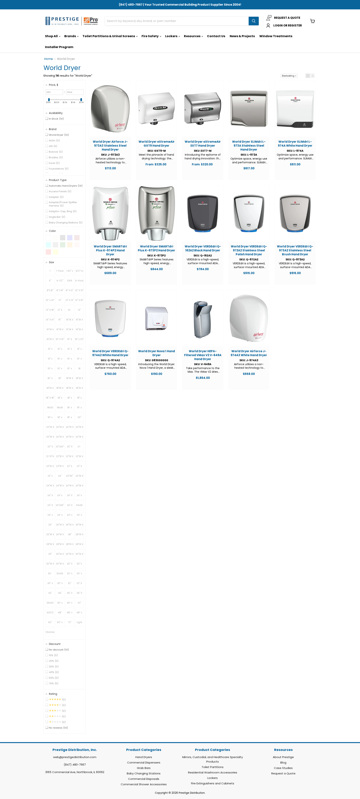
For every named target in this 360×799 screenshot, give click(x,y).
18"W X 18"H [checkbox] (79, 380)
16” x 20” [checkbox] (59, 360)
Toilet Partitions (213, 767)
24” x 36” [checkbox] (79, 516)
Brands (70, 36)
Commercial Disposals (143, 779)
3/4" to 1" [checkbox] (79, 272)
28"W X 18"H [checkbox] (50, 546)
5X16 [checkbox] (69, 280)
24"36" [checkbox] (69, 475)
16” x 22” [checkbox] (69, 360)
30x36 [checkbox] (59, 573)
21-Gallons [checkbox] (79, 448)
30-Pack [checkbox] (50, 575)
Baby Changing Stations (143, 773)
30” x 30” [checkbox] (79, 575)
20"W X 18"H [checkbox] (60, 428)
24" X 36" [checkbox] (50, 507)
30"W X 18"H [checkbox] (70, 555)
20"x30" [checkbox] (60, 446)
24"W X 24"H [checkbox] (79, 487)
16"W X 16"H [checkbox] (69, 321)
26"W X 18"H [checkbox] (70, 526)
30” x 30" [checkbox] (69, 575)
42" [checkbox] (79, 602)
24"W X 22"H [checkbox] (70, 487)
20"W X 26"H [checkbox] (60, 438)
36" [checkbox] (60, 593)
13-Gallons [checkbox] (69, 311)
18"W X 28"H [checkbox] (79, 389)
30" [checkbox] (50, 554)
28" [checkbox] (69, 534)
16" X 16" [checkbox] (60, 339)
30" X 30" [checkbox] (69, 565)
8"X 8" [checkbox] (50, 290)
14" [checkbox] (79, 309)
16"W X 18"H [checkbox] (79, 321)
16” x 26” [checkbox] (50, 370)
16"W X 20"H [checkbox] (50, 331)
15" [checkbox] (59, 319)
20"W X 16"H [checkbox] (50, 428)
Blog (283, 762)
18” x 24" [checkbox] (69, 409)
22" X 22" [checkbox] (69, 467)
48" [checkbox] (60, 612)
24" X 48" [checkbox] (69, 507)
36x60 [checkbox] (50, 602)
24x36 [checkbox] (79, 505)
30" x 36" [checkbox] (79, 565)
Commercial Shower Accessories (144, 784)
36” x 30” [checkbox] (60, 604)
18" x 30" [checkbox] (69, 399)
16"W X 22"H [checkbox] (59, 331)
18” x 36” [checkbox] (69, 419)
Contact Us (216, 36)
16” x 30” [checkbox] (59, 370)
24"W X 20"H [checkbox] (60, 487)
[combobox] (177, 21)
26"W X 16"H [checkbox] (60, 526)
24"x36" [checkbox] (60, 505)
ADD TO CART (110, 112)
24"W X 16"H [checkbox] (79, 477)
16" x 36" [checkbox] (50, 360)
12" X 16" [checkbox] (79, 300)
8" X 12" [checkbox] (69, 290)
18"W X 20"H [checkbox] (50, 389)
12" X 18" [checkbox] (50, 309)
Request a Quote (283, 773)
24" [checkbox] (60, 475)
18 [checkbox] (79, 368)
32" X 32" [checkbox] (79, 585)
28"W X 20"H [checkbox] (60, 546)
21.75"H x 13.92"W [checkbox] (50, 458)
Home (48, 59)
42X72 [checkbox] (50, 612)
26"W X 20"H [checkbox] (79, 526)
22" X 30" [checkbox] (79, 467)
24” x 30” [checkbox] (60, 516)
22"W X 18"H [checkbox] (69, 458)
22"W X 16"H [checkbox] (60, 458)
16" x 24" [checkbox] (50, 350)
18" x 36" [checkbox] (79, 399)
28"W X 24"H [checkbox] (79, 546)
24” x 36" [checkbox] (69, 516)
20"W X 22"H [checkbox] (79, 428)
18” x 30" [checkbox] (50, 419)
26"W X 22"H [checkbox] (50, 536)
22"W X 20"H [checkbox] (79, 458)
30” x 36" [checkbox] (50, 585)
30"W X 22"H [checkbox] (50, 565)
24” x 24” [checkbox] (50, 516)
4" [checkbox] (50, 280)
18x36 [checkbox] (60, 407)
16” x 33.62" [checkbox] (69, 370)
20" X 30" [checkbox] (69, 448)
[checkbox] (48, 237)
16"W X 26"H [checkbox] (69, 331)
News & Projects (242, 36)
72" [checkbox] (69, 622)
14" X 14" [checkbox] (50, 319)
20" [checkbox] (79, 417)
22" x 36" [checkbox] (50, 477)
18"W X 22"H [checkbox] (59, 389)
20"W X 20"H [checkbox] (70, 428)
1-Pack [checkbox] (60, 270)
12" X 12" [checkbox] (70, 300)
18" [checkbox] (59, 378)
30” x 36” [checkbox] (60, 585)
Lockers (171, 36)
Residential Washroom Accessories (212, 772)
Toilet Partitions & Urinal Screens (109, 36)
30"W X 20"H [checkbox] (79, 555)
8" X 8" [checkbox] (59, 290)
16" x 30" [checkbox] (79, 350)
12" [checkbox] (59, 300)
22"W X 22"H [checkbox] (50, 467)
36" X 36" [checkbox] (69, 594)
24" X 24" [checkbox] (50, 497)
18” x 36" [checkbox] (59, 419)
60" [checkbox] (50, 622)
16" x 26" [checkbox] (69, 350)
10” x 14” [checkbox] (50, 300)
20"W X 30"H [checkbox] (79, 438)
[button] (308, 76)
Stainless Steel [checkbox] (50, 633)
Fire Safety (150, 36)
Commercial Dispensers (143, 762)
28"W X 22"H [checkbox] (70, 546)
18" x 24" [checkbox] (60, 399)
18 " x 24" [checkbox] (50, 380)
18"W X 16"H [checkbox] (69, 380)
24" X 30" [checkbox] (69, 497)
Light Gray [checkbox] (79, 624)
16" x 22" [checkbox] (79, 339)
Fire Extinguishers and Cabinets (212, 783)
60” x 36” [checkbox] (60, 624)
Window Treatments (275, 36)
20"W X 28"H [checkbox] (70, 438)
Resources (192, 36)
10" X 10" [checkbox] (79, 290)
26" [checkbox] (50, 524)
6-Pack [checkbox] (79, 280)
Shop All (51, 36)
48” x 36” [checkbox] (79, 614)
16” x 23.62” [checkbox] (79, 360)
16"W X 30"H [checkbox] (50, 341)
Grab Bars (144, 768)
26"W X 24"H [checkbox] (60, 536)
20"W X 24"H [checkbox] (50, 438)
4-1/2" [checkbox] (59, 280)
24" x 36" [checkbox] (79, 497)
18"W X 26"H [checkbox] (69, 389)
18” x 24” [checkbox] (79, 409)
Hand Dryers (143, 757)
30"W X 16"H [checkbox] (60, 555)
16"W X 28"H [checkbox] (79, 331)
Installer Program (59, 47)
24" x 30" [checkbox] (59, 497)
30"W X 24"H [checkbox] (60, 565)
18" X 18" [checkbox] (50, 397)
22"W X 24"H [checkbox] (60, 467)
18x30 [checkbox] (50, 407)
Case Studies (283, 768)
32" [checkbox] (69, 583)
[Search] (254, 21)
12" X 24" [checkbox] (60, 311)
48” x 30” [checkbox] (69, 614)
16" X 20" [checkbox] (69, 341)
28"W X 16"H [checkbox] (79, 536)
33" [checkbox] (50, 593)
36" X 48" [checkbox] (79, 594)
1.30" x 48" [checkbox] (69, 272)
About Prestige (283, 757)
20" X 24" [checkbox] (50, 448)
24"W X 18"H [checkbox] (50, 487)
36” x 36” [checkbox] (69, 604)
